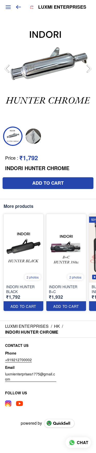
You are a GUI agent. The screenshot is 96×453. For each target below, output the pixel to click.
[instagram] (8, 403)
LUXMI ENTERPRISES (62, 7)
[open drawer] (8, 7)
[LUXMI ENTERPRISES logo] (32, 7)
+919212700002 (18, 359)
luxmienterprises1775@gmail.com (30, 376)
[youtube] (19, 403)
